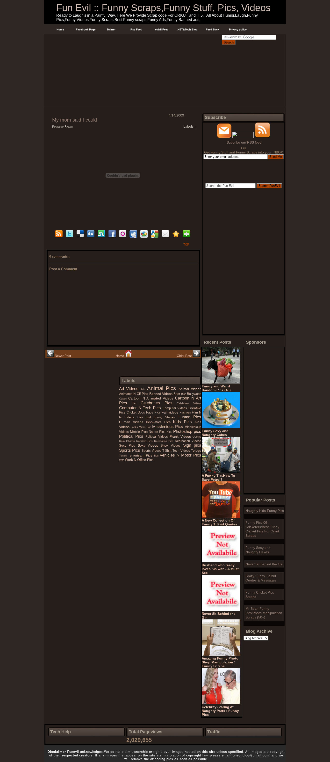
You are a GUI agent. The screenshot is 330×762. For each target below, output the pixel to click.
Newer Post (62, 356)
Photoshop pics (187, 431)
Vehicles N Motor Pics (180, 455)
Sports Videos (152, 450)
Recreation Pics (164, 441)
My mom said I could (74, 120)
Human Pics (189, 417)
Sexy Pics (128, 445)
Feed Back (212, 29)
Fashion (185, 412)
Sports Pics (130, 450)
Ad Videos (130, 388)
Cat (136, 403)
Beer (177, 394)
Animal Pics (163, 388)
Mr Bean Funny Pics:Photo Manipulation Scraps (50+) (263, 613)
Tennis (123, 455)
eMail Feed (162, 29)
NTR (170, 431)
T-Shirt (167, 450)
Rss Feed (136, 29)
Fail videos (170, 412)
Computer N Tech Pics (141, 408)
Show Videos (172, 445)
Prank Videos (181, 436)
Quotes (197, 436)
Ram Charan (127, 441)
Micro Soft (145, 427)
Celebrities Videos (189, 403)
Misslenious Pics (168, 426)
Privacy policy (238, 29)
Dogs (142, 412)
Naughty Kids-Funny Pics (264, 511)
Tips (157, 455)
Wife (122, 459)
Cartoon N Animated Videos (151, 398)
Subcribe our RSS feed (244, 142)
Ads (144, 389)
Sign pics (192, 445)
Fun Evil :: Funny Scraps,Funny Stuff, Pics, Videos (163, 7)
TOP (186, 244)
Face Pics (154, 412)
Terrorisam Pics (141, 455)
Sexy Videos (149, 445)
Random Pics (145, 441)
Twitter (111, 29)
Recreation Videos (188, 441)
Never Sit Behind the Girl (264, 564)
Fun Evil (145, 417)
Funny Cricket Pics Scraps (259, 594)
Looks (135, 427)
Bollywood (194, 394)
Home (60, 29)
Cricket (132, 412)
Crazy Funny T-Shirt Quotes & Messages (260, 578)
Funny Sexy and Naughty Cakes (257, 550)
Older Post (185, 356)
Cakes (123, 398)
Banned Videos (161, 394)
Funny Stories (166, 417)
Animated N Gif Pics (134, 394)
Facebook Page (85, 29)
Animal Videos (190, 389)
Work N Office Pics (139, 460)
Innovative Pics (159, 422)
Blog (184, 393)
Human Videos (132, 422)
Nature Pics (158, 432)
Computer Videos (175, 408)
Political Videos (157, 436)
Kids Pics (184, 422)
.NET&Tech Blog (187, 29)
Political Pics (132, 436)
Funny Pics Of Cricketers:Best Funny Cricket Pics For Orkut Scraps (262, 529)
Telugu (196, 450)
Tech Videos (181, 450)
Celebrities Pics (159, 403)
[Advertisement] (133, 39)
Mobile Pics (139, 432)
